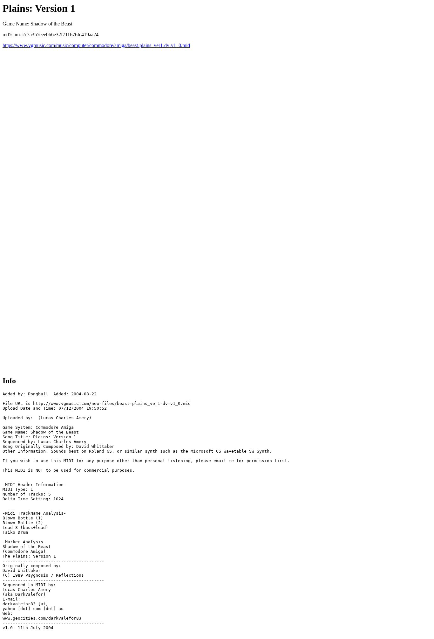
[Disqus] (217, 127)
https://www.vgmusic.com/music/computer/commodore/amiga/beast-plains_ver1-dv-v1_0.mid (96, 45)
